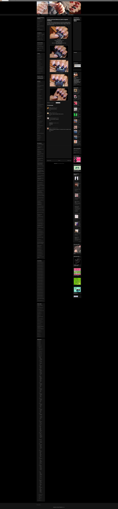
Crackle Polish (39, 307)
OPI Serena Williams (40, 227)
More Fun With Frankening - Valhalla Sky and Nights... (40, 435)
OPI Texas (38, 239)
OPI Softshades (39, 231)
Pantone (38, 334)
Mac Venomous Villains (40, 195)
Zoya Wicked (39, 255)
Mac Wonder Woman (40, 197)
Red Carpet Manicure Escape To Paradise (40, 243)
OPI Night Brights (39, 223)
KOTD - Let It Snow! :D (79, 127)
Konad (38, 118)
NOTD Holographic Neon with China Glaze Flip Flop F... (40, 453)
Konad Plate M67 (39, 283)
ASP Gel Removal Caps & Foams (40, 44)
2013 (39, 343)
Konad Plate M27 (39, 265)
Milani (38, 124)
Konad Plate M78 (39, 292)
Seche (38, 138)
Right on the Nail (77, 193)
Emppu (50, 107)
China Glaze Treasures (40, 173)
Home (39, 14)
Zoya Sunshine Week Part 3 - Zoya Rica (40, 400)
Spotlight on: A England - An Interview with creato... (40, 468)
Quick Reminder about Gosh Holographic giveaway (40, 460)
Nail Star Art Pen (39, 125)
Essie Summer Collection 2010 (39, 192)
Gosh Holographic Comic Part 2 (40, 367)
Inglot (38, 114)
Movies (38, 65)
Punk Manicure (39, 68)
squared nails (77, 206)
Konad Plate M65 (39, 281)
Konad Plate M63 (39, 280)
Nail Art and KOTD (52, 14)
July (40, 352)
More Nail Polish (77, 221)
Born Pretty (39, 95)
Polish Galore (77, 176)
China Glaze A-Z (39, 21)
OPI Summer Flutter (40, 237)
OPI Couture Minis (40, 206)
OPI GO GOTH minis (40, 212)
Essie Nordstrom (39, 184)
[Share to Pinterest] (59, 102)
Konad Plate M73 (39, 289)
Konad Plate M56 (39, 275)
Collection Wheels (70, 14)
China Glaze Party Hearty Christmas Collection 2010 (40, 163)
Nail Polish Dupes (40, 328)
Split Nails (38, 336)
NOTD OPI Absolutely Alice (40, 358)
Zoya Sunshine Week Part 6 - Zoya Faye (40, 384)
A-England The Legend (39, 147)
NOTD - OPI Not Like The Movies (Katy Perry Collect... (40, 489)
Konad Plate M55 (39, 274)
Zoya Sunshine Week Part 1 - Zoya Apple (40, 410)
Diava (76, 76)
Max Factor (39, 122)
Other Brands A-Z (40, 29)
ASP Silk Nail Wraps (40, 46)
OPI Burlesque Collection (39, 204)
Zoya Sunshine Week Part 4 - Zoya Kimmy (40, 395)
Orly (38, 131)
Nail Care (38, 323)
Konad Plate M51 (39, 271)
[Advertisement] (59, 152)
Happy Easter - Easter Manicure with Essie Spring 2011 (40, 379)
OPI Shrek (38, 229)
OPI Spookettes (39, 234)
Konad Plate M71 (39, 286)
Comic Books (39, 59)
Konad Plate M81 (39, 295)
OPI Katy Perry (39, 220)
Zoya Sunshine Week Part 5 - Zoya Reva (40, 389)
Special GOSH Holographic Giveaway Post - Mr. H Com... (40, 372)
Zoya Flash (39, 249)
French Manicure (39, 310)
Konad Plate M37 (39, 268)
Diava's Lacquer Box (46, 3)
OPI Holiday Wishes (40, 216)
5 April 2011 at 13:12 (54, 112)
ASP (38, 84)
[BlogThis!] (57, 102)
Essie (38, 108)
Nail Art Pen (39, 320)
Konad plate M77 (39, 300)
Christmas (38, 56)
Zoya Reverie (39, 252)
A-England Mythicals (40, 144)
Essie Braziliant (39, 182)
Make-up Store (39, 121)
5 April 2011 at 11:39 (54, 107)
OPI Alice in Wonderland (39, 202)
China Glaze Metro (40, 160)
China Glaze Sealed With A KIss (40, 168)
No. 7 (38, 128)
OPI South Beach (39, 232)
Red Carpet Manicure (40, 133)
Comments (76, 66)
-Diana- (50, 112)
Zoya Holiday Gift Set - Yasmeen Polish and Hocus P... (40, 416)
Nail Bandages (39, 50)
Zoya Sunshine (39, 253)
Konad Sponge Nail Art (40, 298)
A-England (38, 82)
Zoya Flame (39, 247)
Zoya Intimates (39, 250)
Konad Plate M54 (39, 272)
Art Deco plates (39, 89)
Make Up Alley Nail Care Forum (76, 150)
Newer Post (49, 160)
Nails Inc (38, 127)
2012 (39, 344)
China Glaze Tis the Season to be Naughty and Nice (40, 171)
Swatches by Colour (44, 14)
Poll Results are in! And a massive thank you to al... (40, 446)
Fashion (38, 62)
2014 (39, 342)
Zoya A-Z (38, 28)
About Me (58, 14)
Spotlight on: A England (40, 34)
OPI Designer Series (40, 207)
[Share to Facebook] (58, 102)
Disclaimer (64, 14)
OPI (38, 130)
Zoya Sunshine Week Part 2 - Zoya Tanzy (40, 405)
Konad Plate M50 (39, 269)
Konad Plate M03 (39, 262)
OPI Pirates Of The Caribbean (40, 225)
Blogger (64, 507)
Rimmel (38, 135)
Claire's (38, 101)
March (40, 494)
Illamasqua (39, 112)
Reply (50, 115)
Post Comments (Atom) (61, 163)
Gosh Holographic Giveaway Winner (40, 423)
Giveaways (39, 313)
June (40, 353)
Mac (38, 119)
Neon (38, 333)
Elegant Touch (39, 106)
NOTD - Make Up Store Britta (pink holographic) (40, 429)
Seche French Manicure (39, 246)
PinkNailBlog (77, 182)
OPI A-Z (38, 24)
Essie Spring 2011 (40, 190)
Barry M (38, 92)
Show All (80, 241)
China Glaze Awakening (39, 152)
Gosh (38, 111)
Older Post (69, 160)
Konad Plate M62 (39, 278)
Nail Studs (38, 330)
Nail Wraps (39, 331)
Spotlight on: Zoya (40, 39)
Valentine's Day (39, 71)
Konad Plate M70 (39, 284)
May (40, 354)
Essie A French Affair (40, 180)
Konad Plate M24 (39, 263)
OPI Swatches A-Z (79, 137)
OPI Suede (39, 235)
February (40, 495)
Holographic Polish (40, 316)
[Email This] (56, 102)
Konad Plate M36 (39, 266)
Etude (38, 109)
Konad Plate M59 (39, 277)
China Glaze (39, 98)
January (40, 497)
